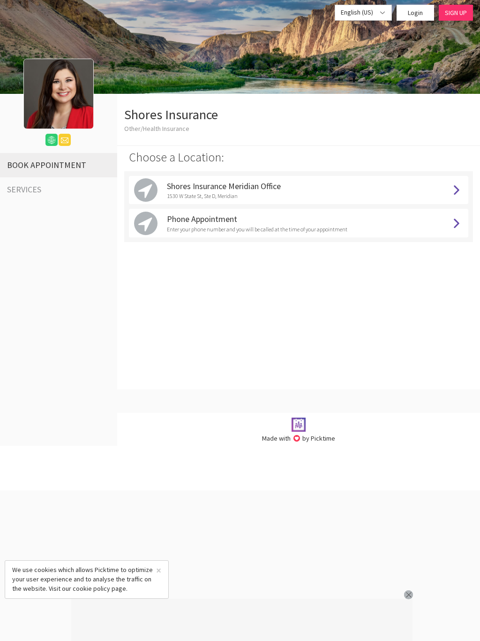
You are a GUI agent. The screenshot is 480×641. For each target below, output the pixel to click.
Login (415, 12)
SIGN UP (456, 12)
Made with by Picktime (299, 438)
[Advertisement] (241, 620)
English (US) (358, 12)
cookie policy (91, 588)
